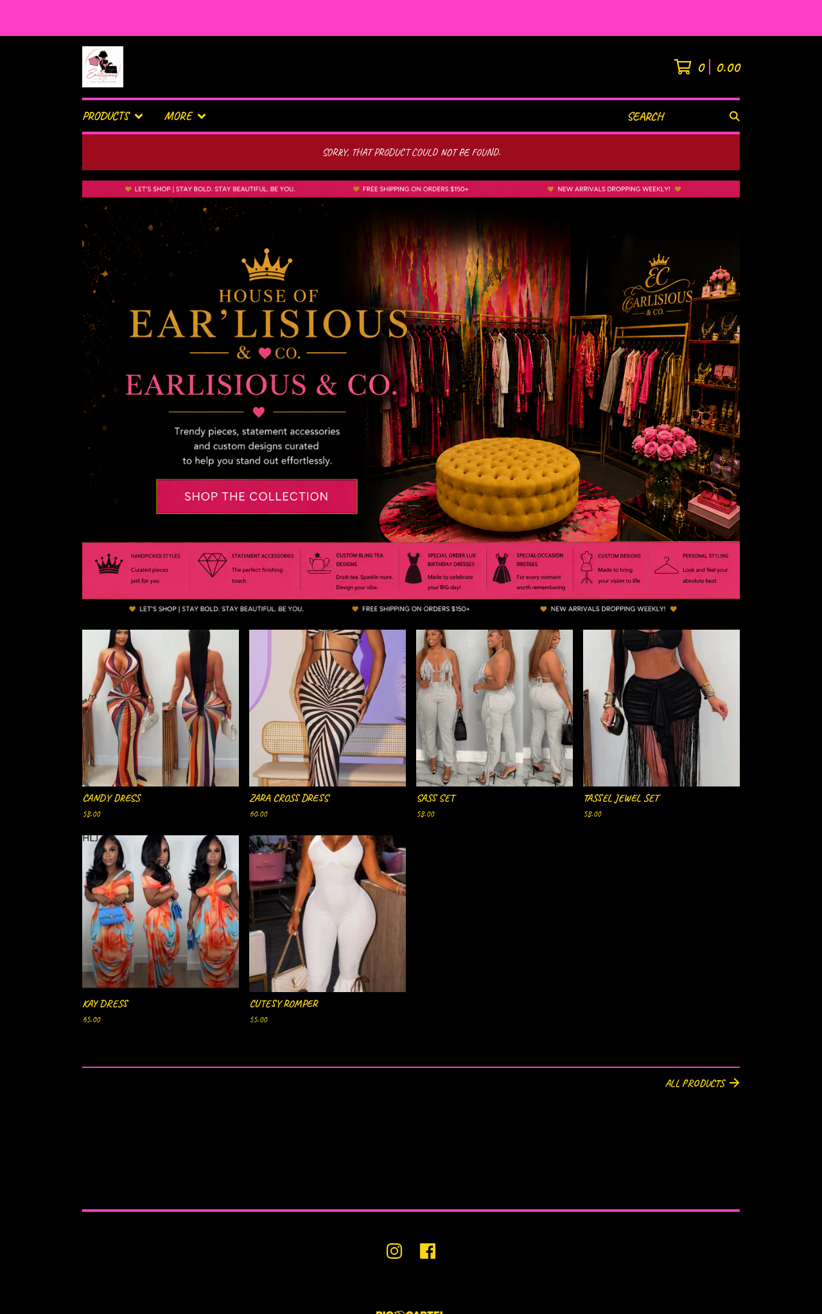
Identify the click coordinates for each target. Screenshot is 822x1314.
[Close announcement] (805, 18)
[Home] (102, 66)
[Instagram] (394, 1251)
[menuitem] (113, 116)
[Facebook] (427, 1251)
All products (694, 1083)
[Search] (734, 116)
